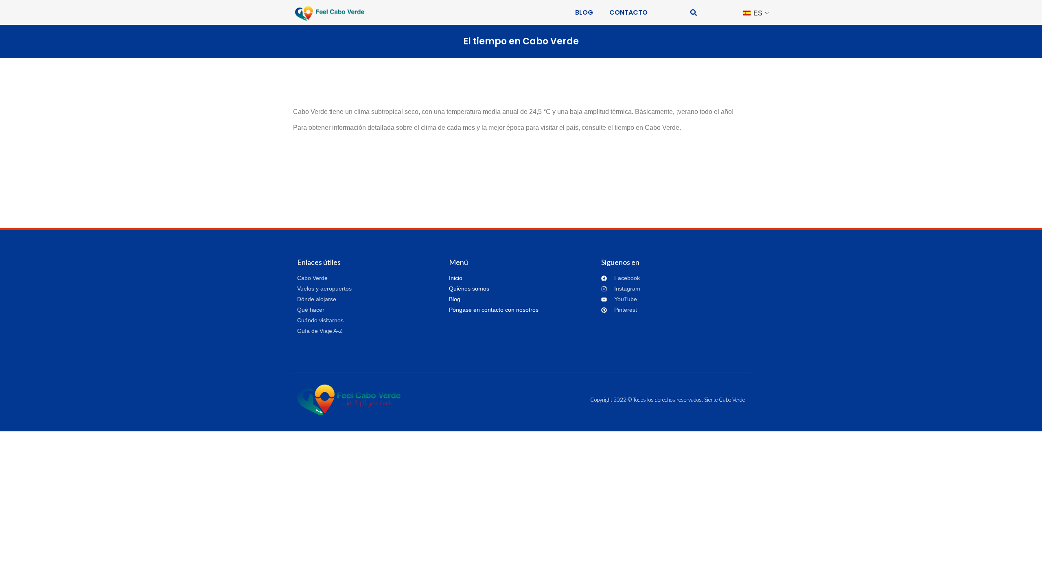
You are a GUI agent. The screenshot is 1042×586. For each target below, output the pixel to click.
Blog (584, 12)
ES (757, 13)
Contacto (628, 12)
